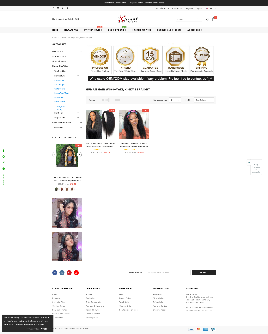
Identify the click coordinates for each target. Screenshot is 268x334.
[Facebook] (54, 8)
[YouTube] (68, 8)
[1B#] (56, 189)
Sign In (200, 8)
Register (189, 8)
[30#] (72, 189)
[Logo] (127, 19)
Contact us (177, 8)
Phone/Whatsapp (163, 8)
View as (92, 100)
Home (54, 37)
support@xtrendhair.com (202, 307)
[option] (67, 167)
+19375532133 (206, 310)
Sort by (189, 100)
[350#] (62, 189)
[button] (96, 149)
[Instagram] (59, 8)
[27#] (67, 189)
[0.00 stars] (129, 149)
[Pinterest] (63, 8)
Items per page (160, 100)
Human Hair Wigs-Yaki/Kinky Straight (76, 37)
